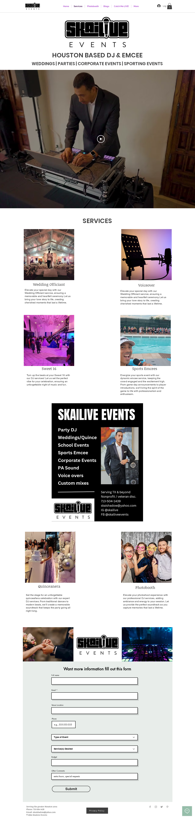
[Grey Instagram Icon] (155, 806)
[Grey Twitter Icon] (161, 806)
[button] (169, 6)
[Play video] (101, 139)
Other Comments (58, 771)
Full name (55, 675)
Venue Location (57, 705)
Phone (54, 719)
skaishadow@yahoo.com (44, 812)
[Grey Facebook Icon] (150, 806)
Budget (54, 757)
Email (53, 690)
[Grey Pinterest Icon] (167, 806)
